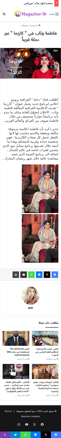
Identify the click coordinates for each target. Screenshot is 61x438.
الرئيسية (34, 25)
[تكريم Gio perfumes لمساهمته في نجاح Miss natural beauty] (16, 338)
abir (30, 308)
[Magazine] (30, 14)
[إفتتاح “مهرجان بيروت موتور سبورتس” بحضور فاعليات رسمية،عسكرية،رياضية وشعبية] (45, 371)
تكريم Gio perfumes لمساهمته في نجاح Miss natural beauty (18, 352)
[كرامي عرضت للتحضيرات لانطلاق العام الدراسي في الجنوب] (45, 338)
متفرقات (24, 25)
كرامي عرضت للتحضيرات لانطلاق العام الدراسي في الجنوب (46, 352)
